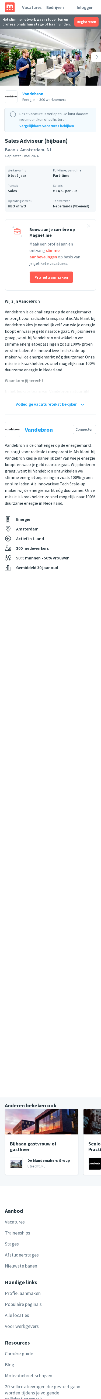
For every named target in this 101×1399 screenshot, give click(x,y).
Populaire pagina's (23, 1304)
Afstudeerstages (22, 1255)
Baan (10, 150)
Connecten (84, 429)
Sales (12, 190)
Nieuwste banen (21, 1266)
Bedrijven (55, 7)
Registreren (86, 21)
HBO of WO (17, 206)
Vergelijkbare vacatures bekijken (46, 125)
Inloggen (85, 7)
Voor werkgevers (22, 1326)
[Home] (9, 7)
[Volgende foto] (91, 57)
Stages (12, 1244)
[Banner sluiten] (88, 226)
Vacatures (31, 7)
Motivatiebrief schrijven (28, 1375)
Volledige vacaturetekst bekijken (47, 404)
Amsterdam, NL (36, 150)
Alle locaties (17, 1315)
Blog (9, 1364)
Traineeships (17, 1233)
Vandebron (32, 93)
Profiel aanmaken (51, 277)
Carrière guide (19, 1353)
